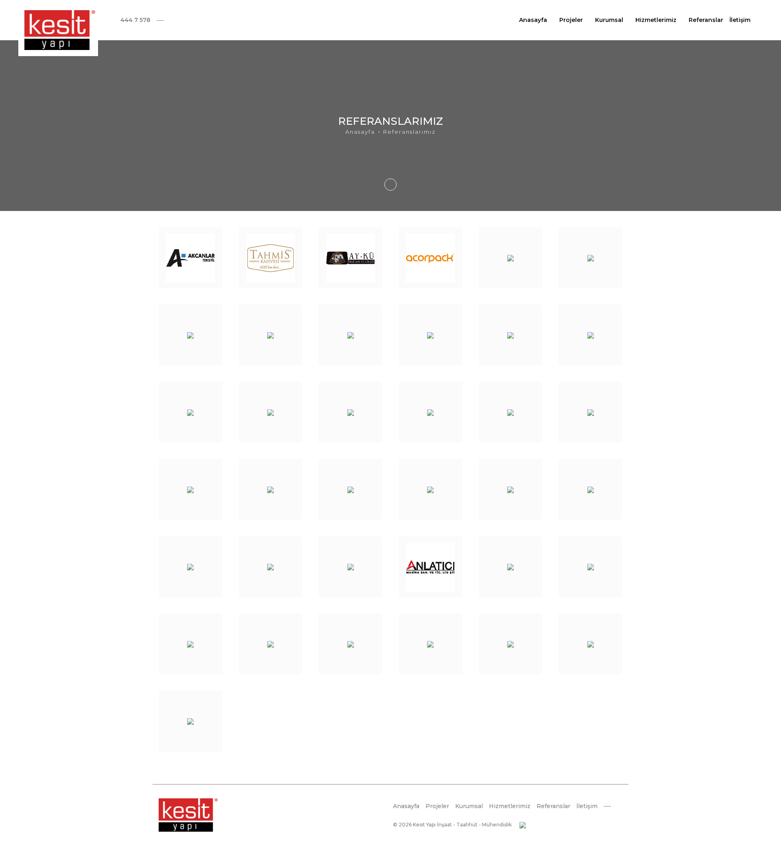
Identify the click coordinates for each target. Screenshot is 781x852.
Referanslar (706, 20)
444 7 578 (135, 20)
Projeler (571, 20)
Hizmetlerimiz (655, 20)
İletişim (739, 20)
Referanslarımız (409, 131)
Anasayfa (533, 20)
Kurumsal (609, 20)
